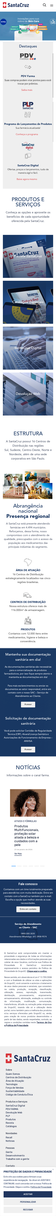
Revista (10, 1123)
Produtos (11, 1119)
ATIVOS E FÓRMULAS (25, 821)
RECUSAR (28, 1210)
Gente (9, 1152)
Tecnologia (11, 1084)
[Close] (53, 1169)
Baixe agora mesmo (27, 179)
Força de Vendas (15, 1087)
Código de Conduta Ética (19, 1094)
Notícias (10, 1141)
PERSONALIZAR (28, 1202)
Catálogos (11, 1126)
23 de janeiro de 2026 (23, 850)
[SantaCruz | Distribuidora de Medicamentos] (16, 5)
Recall (9, 1137)
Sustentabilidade (15, 1091)
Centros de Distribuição (18, 1077)
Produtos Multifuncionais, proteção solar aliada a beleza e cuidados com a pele (26, 835)
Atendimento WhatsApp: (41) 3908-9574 (28, 937)
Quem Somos (13, 1074)
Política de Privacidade (41, 1187)
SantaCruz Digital (15, 1105)
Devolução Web (14, 1112)
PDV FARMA (12, 1109)
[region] (28, 1191)
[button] (18, 854)
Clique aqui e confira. (37, 971)
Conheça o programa (27, 134)
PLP (8, 1116)
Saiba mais (26, 90)
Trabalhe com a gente (17, 1159)
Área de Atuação (15, 1081)
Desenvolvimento (15, 1155)
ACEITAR (28, 1194)
